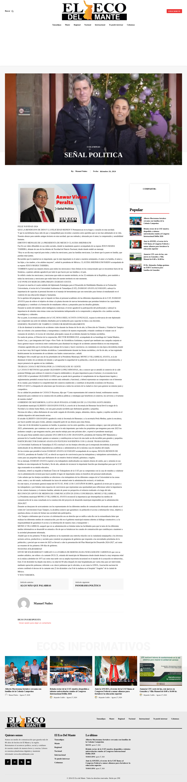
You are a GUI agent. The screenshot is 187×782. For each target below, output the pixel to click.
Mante (88, 745)
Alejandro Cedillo (59, 697)
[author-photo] (6, 695)
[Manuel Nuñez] (24, 603)
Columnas (93, 147)
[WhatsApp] (158, 195)
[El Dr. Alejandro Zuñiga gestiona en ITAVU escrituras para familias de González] (135, 268)
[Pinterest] (152, 195)
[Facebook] (140, 195)
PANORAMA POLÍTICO (88, 585)
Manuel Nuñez (81, 171)
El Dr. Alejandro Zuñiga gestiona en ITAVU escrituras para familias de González (156, 267)
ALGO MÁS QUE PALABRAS (35, 585)
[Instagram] (14, 762)
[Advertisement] (93, 47)
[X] (146, 195)
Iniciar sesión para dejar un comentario (35, 623)
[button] (10, 11)
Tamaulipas (90, 757)
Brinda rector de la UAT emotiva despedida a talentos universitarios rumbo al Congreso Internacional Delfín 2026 (69, 691)
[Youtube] (28, 762)
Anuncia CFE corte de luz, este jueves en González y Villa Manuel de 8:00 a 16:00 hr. (155, 256)
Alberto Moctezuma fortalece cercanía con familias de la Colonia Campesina (155, 220)
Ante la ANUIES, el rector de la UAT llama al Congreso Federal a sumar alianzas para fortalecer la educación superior (114, 691)
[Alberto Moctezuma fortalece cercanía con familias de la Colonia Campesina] (135, 221)
